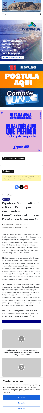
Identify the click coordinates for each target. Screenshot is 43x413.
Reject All (21, 408)
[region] (21, 395)
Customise (21, 403)
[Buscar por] (40, 14)
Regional (11, 195)
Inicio (5, 195)
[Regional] (21, 6)
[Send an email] (12, 224)
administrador (8, 224)
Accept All (21, 397)
